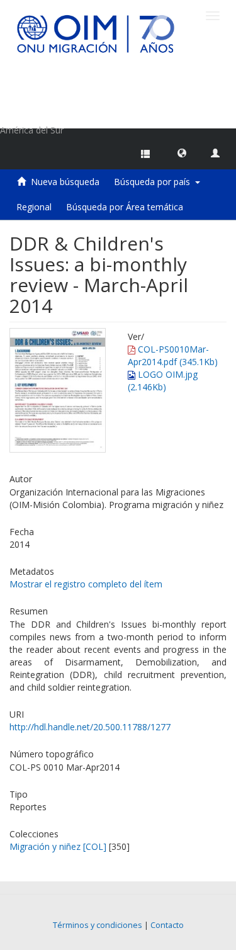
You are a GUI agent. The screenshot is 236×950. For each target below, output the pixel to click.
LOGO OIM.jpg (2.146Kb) (163, 380)
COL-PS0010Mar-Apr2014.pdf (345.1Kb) (173, 355)
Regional (34, 207)
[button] (182, 152)
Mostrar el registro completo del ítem (85, 584)
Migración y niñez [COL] (57, 846)
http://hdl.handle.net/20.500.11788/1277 (90, 727)
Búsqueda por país (154, 182)
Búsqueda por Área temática (124, 207)
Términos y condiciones (97, 925)
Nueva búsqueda (65, 182)
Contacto (167, 925)
